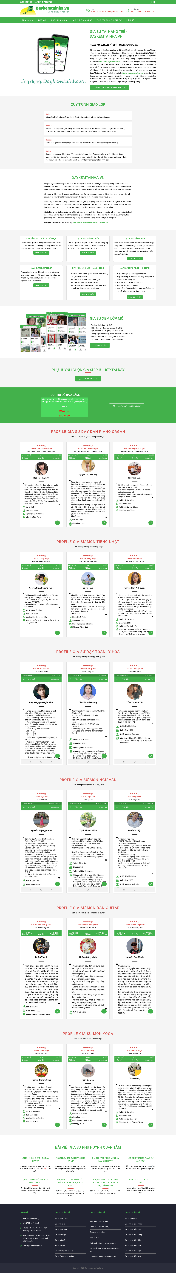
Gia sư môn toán (70, 1219)
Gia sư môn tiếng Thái (140, 1246)
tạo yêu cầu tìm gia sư (126, 406)
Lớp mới (42, 20)
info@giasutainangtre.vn (33, 1246)
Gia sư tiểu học (70, 1235)
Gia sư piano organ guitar (70, 1257)
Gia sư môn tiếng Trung (140, 1235)
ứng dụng (109, 87)
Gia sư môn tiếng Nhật (140, 1257)
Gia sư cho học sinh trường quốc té (70, 1251)
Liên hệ (130, 20)
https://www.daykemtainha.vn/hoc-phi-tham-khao (90, 222)
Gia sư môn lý (70, 1224)
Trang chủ (28, 20)
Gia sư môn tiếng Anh (140, 1219)
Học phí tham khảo (82, 20)
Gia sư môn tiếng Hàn (140, 1230)
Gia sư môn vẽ (70, 1246)
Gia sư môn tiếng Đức (140, 1241)
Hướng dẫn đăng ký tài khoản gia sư (105, 1244)
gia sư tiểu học (41, 249)
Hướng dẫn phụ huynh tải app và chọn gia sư (105, 1250)
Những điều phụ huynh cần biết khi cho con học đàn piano (70, 1183)
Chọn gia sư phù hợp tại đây (88, 378)
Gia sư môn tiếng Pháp (140, 1224)
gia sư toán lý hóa (88, 249)
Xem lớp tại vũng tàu (100, 345)
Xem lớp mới (105, 1238)
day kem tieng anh (134, 249)
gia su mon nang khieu (88, 282)
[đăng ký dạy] (44, 10)
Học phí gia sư (105, 1227)
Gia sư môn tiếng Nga (105, 1257)
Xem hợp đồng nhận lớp (105, 1222)
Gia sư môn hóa (70, 1230)
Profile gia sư (59, 20)
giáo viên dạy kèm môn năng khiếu (134, 282)
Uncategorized (88, 370)
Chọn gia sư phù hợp (105, 1233)
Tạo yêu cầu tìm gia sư (109, 20)
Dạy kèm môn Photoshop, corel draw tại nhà (41, 282)
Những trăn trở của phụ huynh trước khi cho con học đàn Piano (105, 1183)
